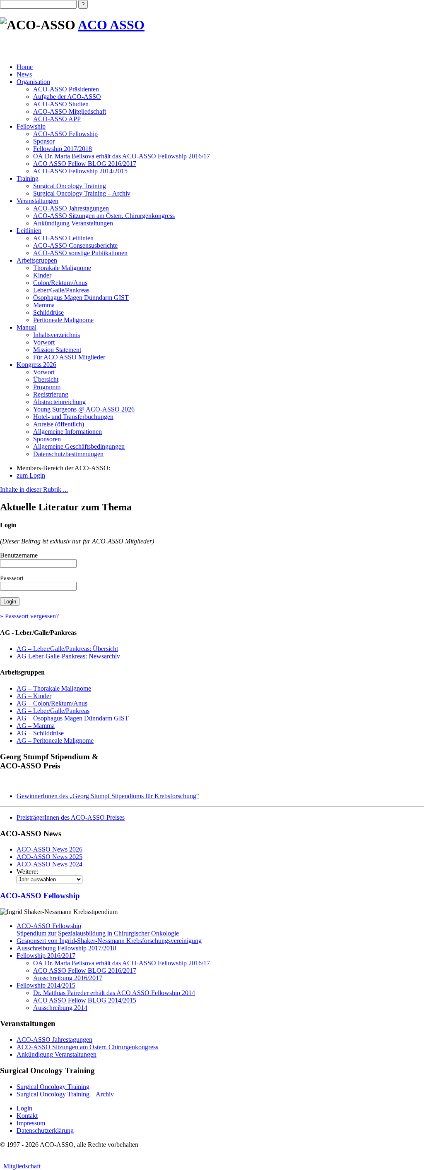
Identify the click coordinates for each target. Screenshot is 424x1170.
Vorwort (44, 342)
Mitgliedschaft (20, 1166)
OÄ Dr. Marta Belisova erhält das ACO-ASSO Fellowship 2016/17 (121, 156)
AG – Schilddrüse (40, 733)
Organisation (33, 81)
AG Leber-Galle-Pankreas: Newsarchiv (68, 656)
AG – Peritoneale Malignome (55, 740)
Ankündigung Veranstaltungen (73, 223)
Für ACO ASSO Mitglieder (69, 357)
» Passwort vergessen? (29, 616)
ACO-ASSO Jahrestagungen (71, 208)
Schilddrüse (48, 312)
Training (28, 178)
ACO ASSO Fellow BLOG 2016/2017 (84, 163)
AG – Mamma (36, 725)
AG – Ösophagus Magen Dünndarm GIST (73, 718)
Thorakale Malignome (62, 267)
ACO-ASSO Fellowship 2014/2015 (80, 171)
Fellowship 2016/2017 (46, 955)
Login (24, 1108)
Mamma (44, 305)
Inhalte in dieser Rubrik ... (34, 489)
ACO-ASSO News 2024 (49, 864)
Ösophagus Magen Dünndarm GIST (81, 297)
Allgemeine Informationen (67, 431)
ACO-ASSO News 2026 (49, 849)
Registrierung (50, 394)
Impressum (31, 1123)
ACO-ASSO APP (57, 118)
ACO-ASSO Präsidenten (66, 89)
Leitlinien (29, 230)
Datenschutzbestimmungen (68, 453)
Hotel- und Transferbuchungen (73, 416)
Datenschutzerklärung (45, 1130)
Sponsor (44, 141)
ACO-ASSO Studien (61, 104)
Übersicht (45, 379)
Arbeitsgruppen (37, 260)
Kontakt (27, 1115)
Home (25, 66)
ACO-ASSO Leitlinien (63, 238)
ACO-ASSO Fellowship (65, 133)
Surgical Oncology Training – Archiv (81, 193)
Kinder (42, 275)
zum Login (31, 475)
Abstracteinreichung (59, 401)
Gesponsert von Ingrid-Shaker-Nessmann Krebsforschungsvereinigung (109, 940)
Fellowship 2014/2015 (46, 985)
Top (404, 1150)
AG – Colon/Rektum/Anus (52, 703)
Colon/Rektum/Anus (60, 282)
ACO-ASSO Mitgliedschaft (69, 111)
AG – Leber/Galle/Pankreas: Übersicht (67, 648)
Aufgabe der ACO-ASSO (67, 96)
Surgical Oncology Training (69, 185)
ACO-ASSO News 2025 (49, 856)
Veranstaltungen (37, 200)
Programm (46, 386)
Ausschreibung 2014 (60, 1007)
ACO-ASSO (40, 895)
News (24, 74)
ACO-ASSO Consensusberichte (75, 245)
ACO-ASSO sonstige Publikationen (80, 252)
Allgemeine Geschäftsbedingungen (79, 446)
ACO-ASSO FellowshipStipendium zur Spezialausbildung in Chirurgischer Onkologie (98, 929)
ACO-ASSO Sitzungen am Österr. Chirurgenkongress (104, 215)
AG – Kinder (34, 695)
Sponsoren (47, 439)
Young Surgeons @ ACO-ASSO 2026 (84, 409)
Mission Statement (57, 349)
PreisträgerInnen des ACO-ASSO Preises (71, 817)
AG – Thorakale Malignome (54, 688)
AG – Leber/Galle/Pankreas (53, 710)
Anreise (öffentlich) (58, 424)
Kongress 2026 (36, 364)
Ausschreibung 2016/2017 (67, 977)
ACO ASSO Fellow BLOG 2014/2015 (84, 1000)
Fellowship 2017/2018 (62, 148)
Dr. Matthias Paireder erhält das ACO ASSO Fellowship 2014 (114, 992)
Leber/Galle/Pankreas (61, 290)
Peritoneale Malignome (63, 319)
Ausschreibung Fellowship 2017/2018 (66, 948)
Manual (26, 327)
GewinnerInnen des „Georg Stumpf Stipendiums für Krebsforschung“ (108, 795)
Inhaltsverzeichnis (56, 334)
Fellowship (31, 126)
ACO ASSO (111, 24)
